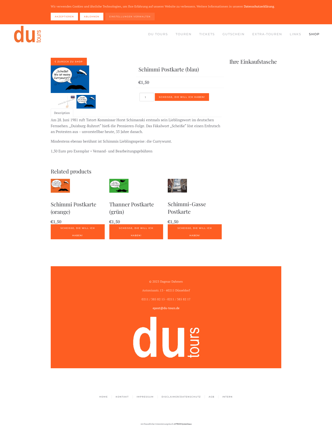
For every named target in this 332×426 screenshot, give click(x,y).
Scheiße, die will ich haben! (78, 232)
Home (103, 396)
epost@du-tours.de (166, 308)
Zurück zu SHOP (69, 61)
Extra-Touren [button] (267, 34)
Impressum (145, 396)
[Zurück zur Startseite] (27, 34)
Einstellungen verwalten (130, 16)
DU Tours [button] (158, 34)
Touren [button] (184, 34)
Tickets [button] (207, 34)
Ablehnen (91, 16)
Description (62, 113)
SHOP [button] (314, 34)
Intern (227, 396)
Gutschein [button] (233, 34)
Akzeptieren (64, 16)
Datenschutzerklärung (259, 6)
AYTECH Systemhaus (183, 424)
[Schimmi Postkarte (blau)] (66, 102)
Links (295, 34)
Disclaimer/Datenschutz (181, 396)
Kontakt (122, 396)
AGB (211, 396)
